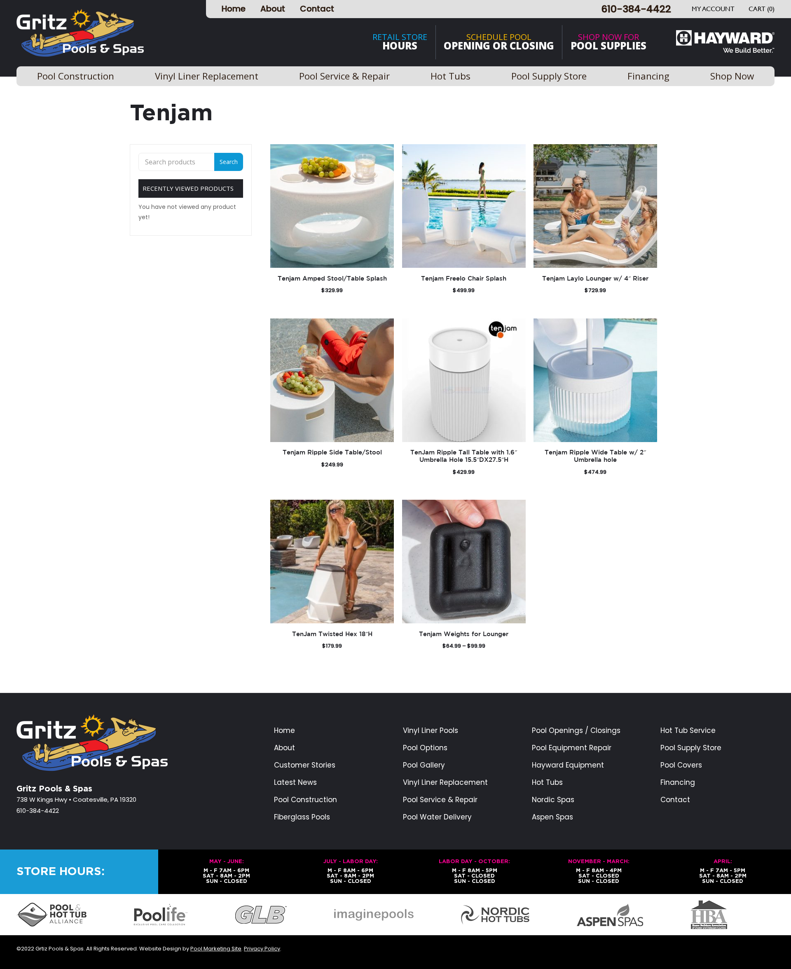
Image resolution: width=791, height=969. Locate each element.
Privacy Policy (262, 949)
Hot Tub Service (688, 730)
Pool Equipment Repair (571, 747)
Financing (677, 782)
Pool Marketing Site (215, 949)
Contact (317, 8)
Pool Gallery (424, 765)
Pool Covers (681, 765)
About (272, 8)
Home (234, 8)
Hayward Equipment (568, 765)
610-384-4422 (636, 9)
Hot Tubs (547, 782)
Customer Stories (304, 765)
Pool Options (425, 747)
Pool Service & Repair (440, 799)
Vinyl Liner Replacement (445, 782)
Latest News (295, 782)
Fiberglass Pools (302, 817)
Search (229, 162)
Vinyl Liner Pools (430, 730)
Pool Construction (305, 799)
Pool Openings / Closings (576, 730)
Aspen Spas (552, 817)
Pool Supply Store (690, 747)
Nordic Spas (553, 799)
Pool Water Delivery (437, 817)
